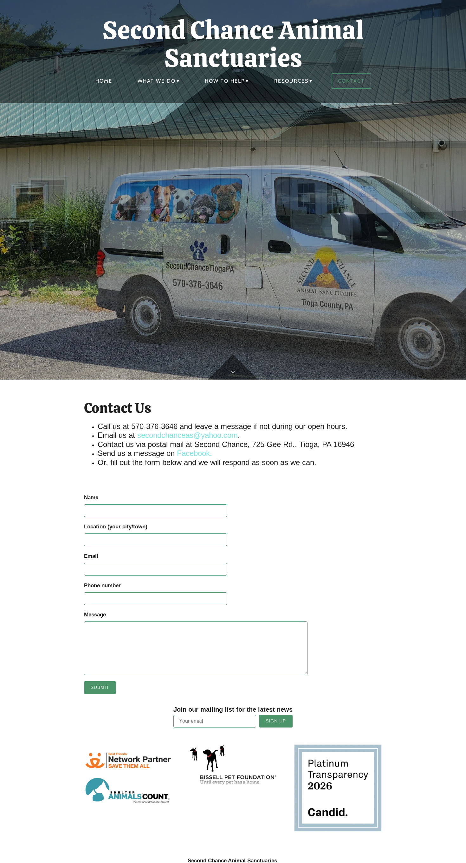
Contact (351, 81)
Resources (291, 81)
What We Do (157, 81)
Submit (100, 687)
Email (91, 556)
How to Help (225, 81)
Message (95, 615)
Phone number (102, 586)
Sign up (276, 720)
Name (91, 497)
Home (103, 81)
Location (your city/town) (115, 527)
